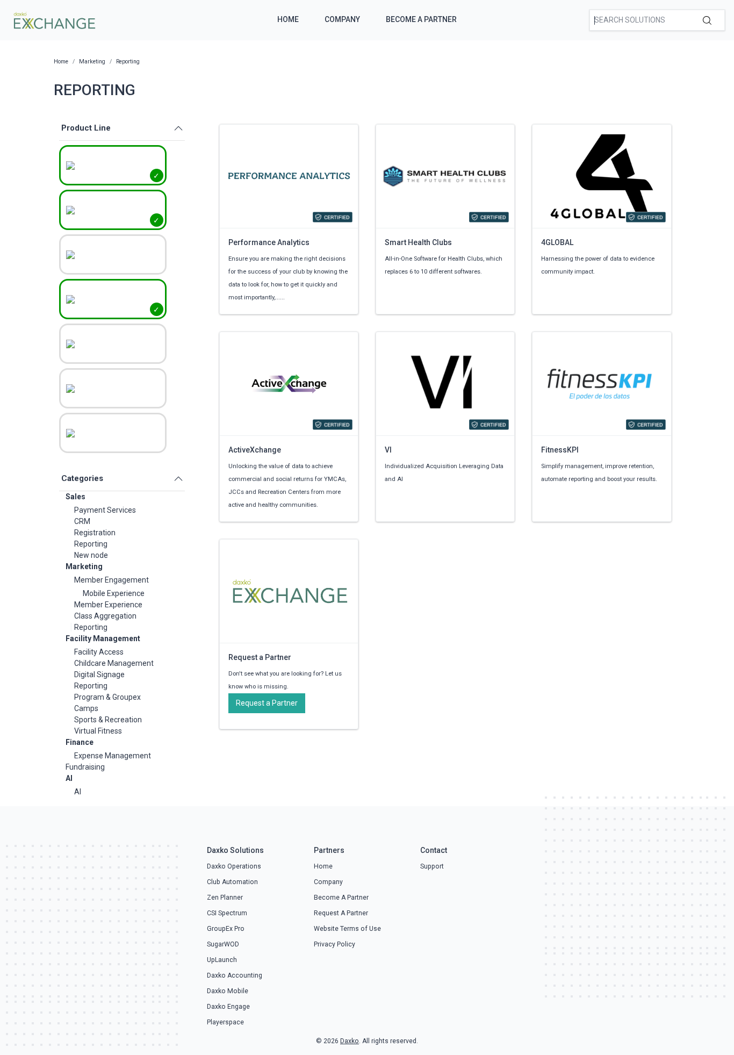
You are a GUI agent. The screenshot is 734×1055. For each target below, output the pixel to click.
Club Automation (232, 882)
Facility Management (103, 638)
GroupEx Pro (225, 928)
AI (69, 778)
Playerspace (225, 1022)
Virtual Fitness (98, 731)
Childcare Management (114, 663)
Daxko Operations (234, 866)
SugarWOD (223, 944)
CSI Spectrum (227, 913)
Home (288, 19)
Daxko (349, 1041)
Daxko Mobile (227, 991)
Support (432, 866)
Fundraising (85, 767)
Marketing (84, 566)
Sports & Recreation (108, 719)
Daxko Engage (228, 1006)
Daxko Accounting (234, 975)
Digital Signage (99, 674)
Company (342, 19)
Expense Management (112, 755)
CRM (82, 521)
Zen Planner (225, 897)
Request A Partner (341, 913)
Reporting (90, 544)
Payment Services (105, 510)
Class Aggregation (105, 616)
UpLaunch (222, 960)
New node (91, 555)
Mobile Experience (114, 593)
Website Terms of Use (347, 928)
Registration (95, 532)
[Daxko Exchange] (53, 19)
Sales (75, 496)
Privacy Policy (334, 944)
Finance (79, 742)
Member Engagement (111, 580)
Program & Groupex (107, 697)
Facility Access (99, 652)
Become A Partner (421, 19)
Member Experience (108, 604)
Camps (86, 708)
